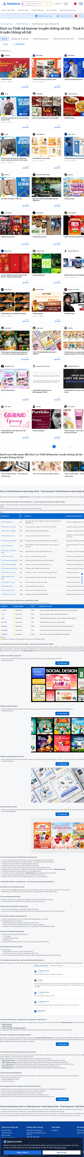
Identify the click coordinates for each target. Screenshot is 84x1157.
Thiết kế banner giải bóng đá (9, 560)
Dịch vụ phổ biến (8, 10)
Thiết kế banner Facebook (8, 540)
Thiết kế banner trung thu (8, 572)
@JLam (11, 660)
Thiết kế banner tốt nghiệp (8, 564)
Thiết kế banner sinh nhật (8, 527)
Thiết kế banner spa (6, 586)
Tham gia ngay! (62, 1044)
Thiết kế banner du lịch (7, 590)
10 (70, 446)
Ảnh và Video (51, 10)
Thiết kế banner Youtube (8, 594)
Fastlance (55, 1130)
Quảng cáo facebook (7, 545)
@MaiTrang (12, 811)
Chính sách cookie (60, 1147)
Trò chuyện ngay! (62, 663)
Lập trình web (23, 10)
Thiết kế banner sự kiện (8, 536)
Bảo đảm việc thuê (33, 1137)
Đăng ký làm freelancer (34, 1130)
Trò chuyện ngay (62, 764)
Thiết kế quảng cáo (6, 522)
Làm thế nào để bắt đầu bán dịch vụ (36, 1133)
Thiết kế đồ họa (37, 10)
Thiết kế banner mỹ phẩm (8, 531)
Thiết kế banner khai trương (9, 568)
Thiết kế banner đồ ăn (7, 556)
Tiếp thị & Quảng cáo (68, 10)
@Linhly (11, 761)
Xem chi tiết (61, 1152)
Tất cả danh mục (6, 24)
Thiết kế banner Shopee (8, 582)
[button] (66, 3)
